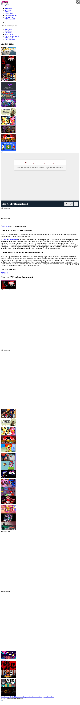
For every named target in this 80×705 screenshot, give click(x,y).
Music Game (9, 14)
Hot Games (8, 8)
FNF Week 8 (9, 17)
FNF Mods (8, 12)
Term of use (50, 697)
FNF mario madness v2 (12, 15)
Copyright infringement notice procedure (19, 697)
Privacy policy (42, 697)
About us (3, 697)
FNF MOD (5, 226)
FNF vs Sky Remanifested (9, 240)
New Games (8, 10)
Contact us (35, 697)
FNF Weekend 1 (10, 19)
